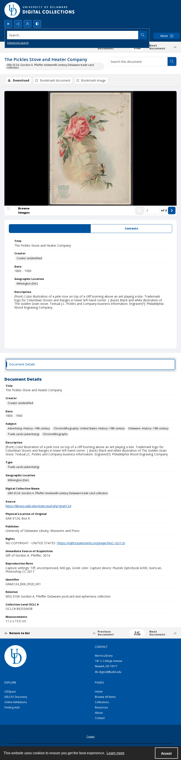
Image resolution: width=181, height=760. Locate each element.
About (99, 713)
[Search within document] (172, 61)
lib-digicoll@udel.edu (108, 672)
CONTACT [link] (101, 647)
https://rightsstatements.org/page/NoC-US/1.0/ (91, 543)
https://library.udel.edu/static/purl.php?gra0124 (38, 506)
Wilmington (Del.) (27, 283)
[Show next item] (171, 210)
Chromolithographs (55, 434)
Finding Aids (12, 707)
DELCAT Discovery (15, 697)
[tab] (49, 228)
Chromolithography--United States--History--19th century (89, 428)
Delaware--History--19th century (148, 428)
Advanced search (18, 43)
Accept (166, 753)
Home (99, 691)
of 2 (164, 210)
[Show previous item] (139, 210)
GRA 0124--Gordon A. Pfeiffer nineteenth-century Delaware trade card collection (50, 66)
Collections (102, 702)
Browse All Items (105, 697)
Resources (101, 707)
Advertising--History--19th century (29, 428)
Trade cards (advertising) (23, 434)
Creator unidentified (29, 258)
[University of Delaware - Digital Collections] (39, 10)
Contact (100, 718)
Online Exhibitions (15, 702)
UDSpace (10, 691)
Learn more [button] (115, 753)
